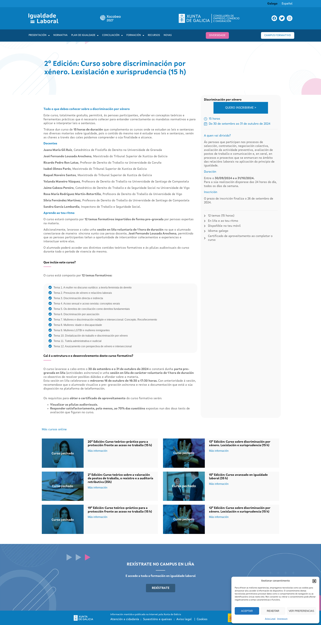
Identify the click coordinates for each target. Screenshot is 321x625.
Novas (168, 35)
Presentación (37, 35)
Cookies (202, 619)
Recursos (154, 35)
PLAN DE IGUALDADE (83, 35)
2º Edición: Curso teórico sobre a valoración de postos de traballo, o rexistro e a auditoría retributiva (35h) (120, 478)
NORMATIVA (60, 35)
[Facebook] (274, 18)
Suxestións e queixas (157, 619)
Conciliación (111, 35)
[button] (314, 581)
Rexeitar (273, 610)
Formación (133, 35)
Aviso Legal (270, 619)
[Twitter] (282, 18)
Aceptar (247, 610)
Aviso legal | (186, 619)
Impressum (282, 619)
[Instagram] (289, 18)
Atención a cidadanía (124, 619)
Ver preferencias (301, 610)
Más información (97, 450)
